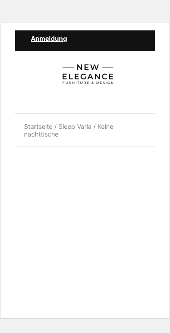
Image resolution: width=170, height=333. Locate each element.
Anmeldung (49, 38)
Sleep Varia (75, 126)
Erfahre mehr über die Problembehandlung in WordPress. (73, 249)
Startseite (38, 126)
